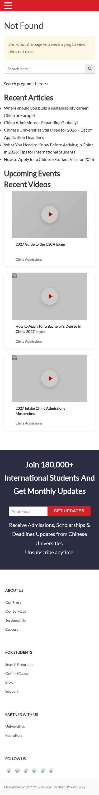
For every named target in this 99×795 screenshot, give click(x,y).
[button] (9, 6)
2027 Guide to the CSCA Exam (40, 244)
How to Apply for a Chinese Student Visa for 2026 (49, 159)
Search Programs (19, 664)
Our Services (15, 611)
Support (11, 691)
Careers (11, 629)
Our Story (13, 602)
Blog (9, 682)
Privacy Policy (76, 787)
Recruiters (13, 735)
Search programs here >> (26, 83)
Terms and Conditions (51, 787)
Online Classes (17, 673)
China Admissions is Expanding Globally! (41, 122)
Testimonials (15, 620)
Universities (15, 726)
